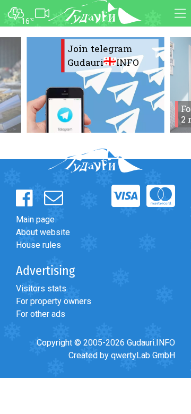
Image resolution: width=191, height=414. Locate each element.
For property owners (53, 301)
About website (43, 232)
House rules (38, 245)
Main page (35, 219)
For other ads (40, 314)
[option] (95, 85)
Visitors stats (41, 288)
